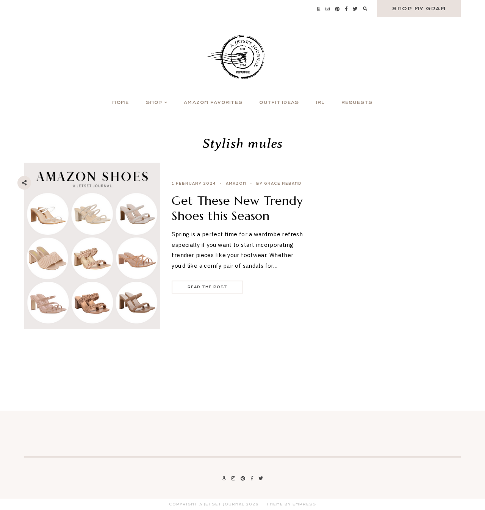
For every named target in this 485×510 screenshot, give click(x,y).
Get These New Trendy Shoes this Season (237, 208)
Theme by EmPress (291, 504)
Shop (154, 102)
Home (120, 102)
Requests (357, 102)
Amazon (236, 183)
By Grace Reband (279, 183)
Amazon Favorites (213, 102)
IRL (320, 102)
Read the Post (207, 287)
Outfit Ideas (279, 102)
